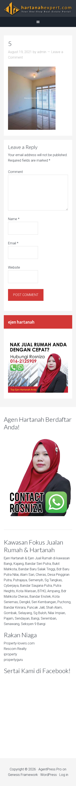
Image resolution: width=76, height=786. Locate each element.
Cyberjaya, (11, 586)
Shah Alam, (54, 607)
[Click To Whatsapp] (38, 474)
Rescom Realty (15, 649)
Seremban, (49, 618)
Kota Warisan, (26, 591)
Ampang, (53, 591)
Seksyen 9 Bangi (33, 624)
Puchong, (64, 602)
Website (14, 267)
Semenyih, (36, 580)
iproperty (10, 654)
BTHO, (42, 591)
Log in (63, 775)
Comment (15, 172)
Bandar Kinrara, (15, 607)
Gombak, (10, 613)
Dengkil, (25, 602)
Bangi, (8, 564)
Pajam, (9, 618)
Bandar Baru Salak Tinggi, (37, 569)
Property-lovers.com (19, 643)
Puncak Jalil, (36, 607)
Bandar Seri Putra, (38, 564)
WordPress (48, 775)
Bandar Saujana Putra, (36, 586)
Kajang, (19, 564)
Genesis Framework (23, 775)
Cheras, (41, 575)
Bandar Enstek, (41, 597)
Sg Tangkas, (53, 580)
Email (13, 243)
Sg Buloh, (40, 613)
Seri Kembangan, (44, 602)
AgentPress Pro (50, 769)
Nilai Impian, (57, 613)
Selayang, (25, 613)
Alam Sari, (27, 575)
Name (13, 219)
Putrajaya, (20, 580)
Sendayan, (22, 618)
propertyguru (13, 660)
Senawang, (12, 624)
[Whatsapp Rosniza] (38, 392)
